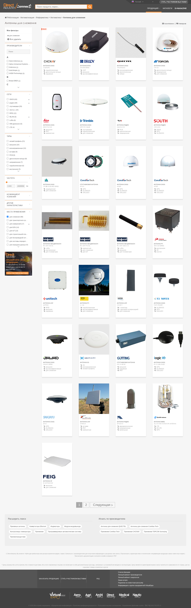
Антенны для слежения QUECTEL (113, 526)
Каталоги (167, 8)
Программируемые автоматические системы (64, 532)
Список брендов (124, 572)
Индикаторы (55, 526)
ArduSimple (14, 70)
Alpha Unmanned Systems (19, 64)
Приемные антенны (17, 526)
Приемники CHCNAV (131, 532)
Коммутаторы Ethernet (37, 526)
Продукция (152, 8)
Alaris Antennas (15, 61)
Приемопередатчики (17, 537)
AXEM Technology (16, 73)
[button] (18, 45)
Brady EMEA (14, 81)
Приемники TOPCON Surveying (155, 532)
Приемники (39, 532)
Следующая (102, 505)
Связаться (131, 32)
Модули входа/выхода (72, 526)
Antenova (13, 67)
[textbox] (61, 6)
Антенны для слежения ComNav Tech (144, 526)
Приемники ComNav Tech (110, 532)
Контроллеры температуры (20, 532)
